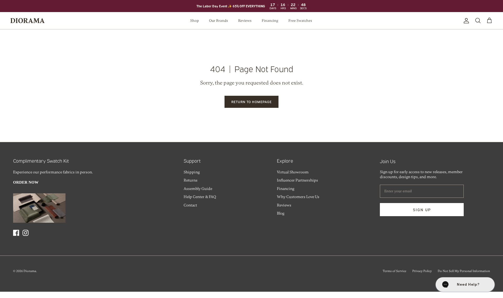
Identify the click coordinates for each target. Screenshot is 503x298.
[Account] (465, 21)
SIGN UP (422, 209)
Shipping (192, 172)
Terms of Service (394, 271)
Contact (190, 205)
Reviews (245, 20)
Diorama (30, 271)
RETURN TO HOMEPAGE (251, 101)
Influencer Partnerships (297, 180)
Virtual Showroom (293, 172)
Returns (191, 180)
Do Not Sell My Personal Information (464, 271)
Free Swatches (300, 20)
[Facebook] (16, 233)
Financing (270, 20)
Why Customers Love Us (298, 196)
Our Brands (218, 20)
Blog (280, 213)
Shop (194, 20)
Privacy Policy (422, 271)
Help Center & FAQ (200, 196)
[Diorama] (27, 20)
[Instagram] (26, 233)
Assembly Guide (198, 188)
